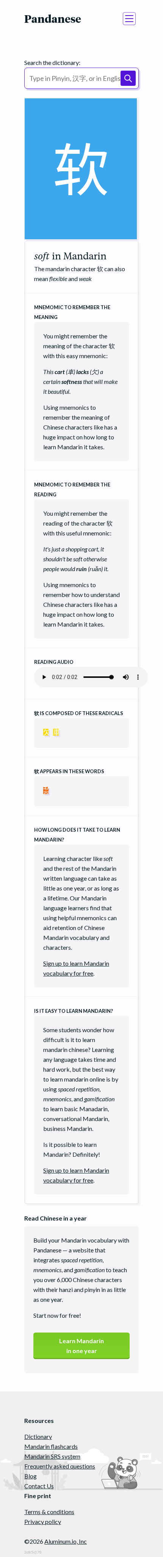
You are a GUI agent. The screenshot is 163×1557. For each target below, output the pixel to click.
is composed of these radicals (78, 713)
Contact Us (39, 1485)
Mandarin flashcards (51, 1446)
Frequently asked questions (59, 1466)
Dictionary (38, 1436)
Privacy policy (42, 1521)
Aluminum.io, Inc (65, 1541)
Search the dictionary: (52, 62)
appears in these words (69, 771)
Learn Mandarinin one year (81, 1345)
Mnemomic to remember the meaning (72, 312)
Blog (30, 1476)
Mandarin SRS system (52, 1456)
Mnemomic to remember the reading (72, 489)
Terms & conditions (49, 1511)
